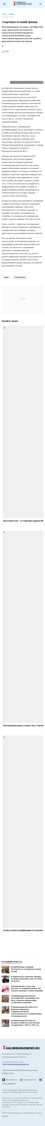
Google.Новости (30, 1080)
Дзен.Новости (11, 1080)
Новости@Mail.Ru (8, 1084)
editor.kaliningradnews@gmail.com (15, 1064)
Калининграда (20, 277)
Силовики (11, 14)
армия (6, 277)
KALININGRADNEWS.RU (23, 1048)
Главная (4, 14)
